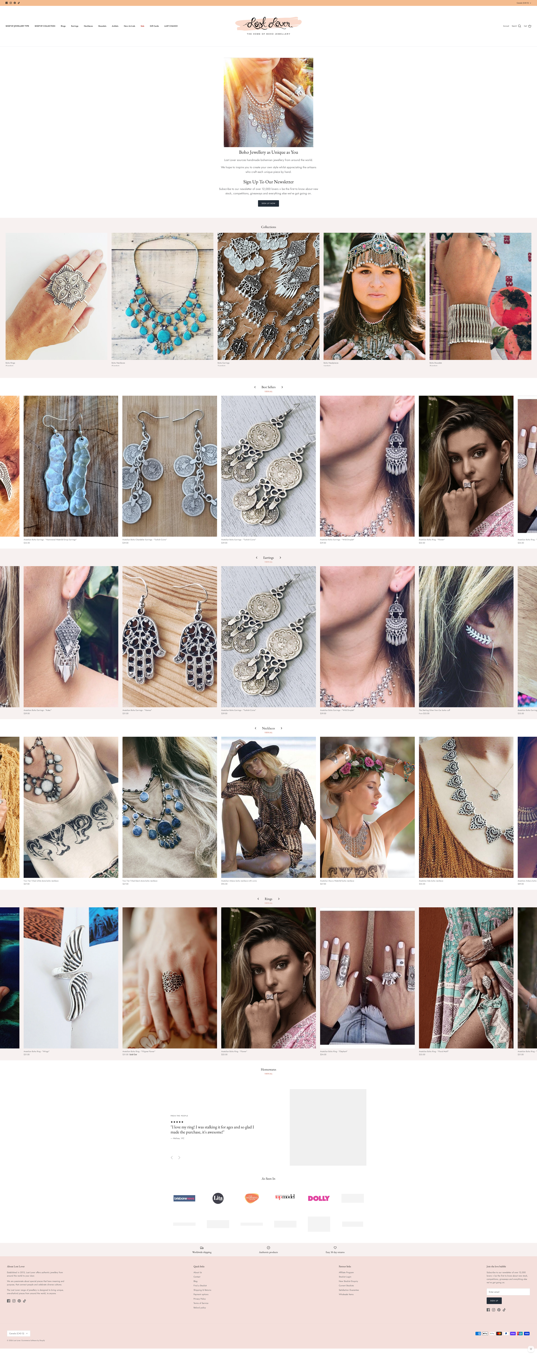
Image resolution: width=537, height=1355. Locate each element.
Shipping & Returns (202, 1290)
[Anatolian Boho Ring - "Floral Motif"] (466, 977)
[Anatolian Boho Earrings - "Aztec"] (71, 636)
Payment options (201, 1294)
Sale (142, 26)
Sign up (494, 1300)
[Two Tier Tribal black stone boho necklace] (170, 807)
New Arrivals (129, 26)
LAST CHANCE (171, 26)
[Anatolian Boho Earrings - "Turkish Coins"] (268, 466)
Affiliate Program (346, 1272)
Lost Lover (16, 1340)
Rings (63, 26)
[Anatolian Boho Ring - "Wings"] (71, 977)
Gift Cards (154, 26)
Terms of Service (201, 1303)
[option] (268, 1127)
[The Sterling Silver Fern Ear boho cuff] (466, 636)
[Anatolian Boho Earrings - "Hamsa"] (170, 636)
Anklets (115, 26)
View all (268, 391)
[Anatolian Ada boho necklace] (466, 807)
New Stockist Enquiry (348, 1281)
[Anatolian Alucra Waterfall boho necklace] (367, 807)
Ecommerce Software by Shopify (33, 1340)
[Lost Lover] (268, 26)
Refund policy (200, 1307)
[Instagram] (11, 3)
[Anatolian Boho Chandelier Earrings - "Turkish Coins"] (169, 466)
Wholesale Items (346, 1294)
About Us (198, 1272)
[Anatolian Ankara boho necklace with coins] (268, 807)
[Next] (179, 1158)
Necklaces (88, 26)
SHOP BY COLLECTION (45, 26)
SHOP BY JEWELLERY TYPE (17, 26)
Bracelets (102, 26)
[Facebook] (7, 3)
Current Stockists (346, 1285)
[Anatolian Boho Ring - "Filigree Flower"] (170, 977)
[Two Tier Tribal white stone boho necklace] (71, 807)
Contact (197, 1276)
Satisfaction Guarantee (349, 1290)
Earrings (74, 26)
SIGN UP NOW (268, 203)
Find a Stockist (200, 1285)
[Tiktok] (19, 3)
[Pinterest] (15, 3)
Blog (195, 1281)
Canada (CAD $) (523, 3)
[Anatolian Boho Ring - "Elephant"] (367, 977)
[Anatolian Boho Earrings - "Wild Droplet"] (367, 466)
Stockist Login (345, 1276)
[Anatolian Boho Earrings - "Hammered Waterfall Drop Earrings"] (71, 466)
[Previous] (172, 1158)
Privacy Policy (200, 1298)
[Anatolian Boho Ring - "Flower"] (466, 466)
